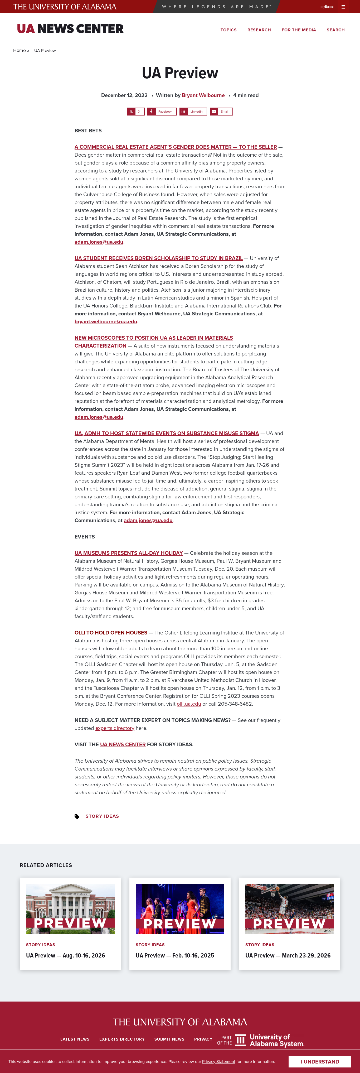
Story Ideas (102, 816)
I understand (320, 1062)
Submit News (169, 1039)
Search (336, 30)
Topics (229, 30)
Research (259, 30)
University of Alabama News (180, 1022)
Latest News (75, 1039)
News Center (70, 29)
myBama (327, 6)
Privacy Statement (218, 1061)
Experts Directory (122, 1039)
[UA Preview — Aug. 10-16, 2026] (70, 924)
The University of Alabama (64, 6)
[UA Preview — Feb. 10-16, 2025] (180, 924)
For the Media (299, 30)
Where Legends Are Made (216, 6)
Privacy (203, 1039)
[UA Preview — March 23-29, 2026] (289, 924)
